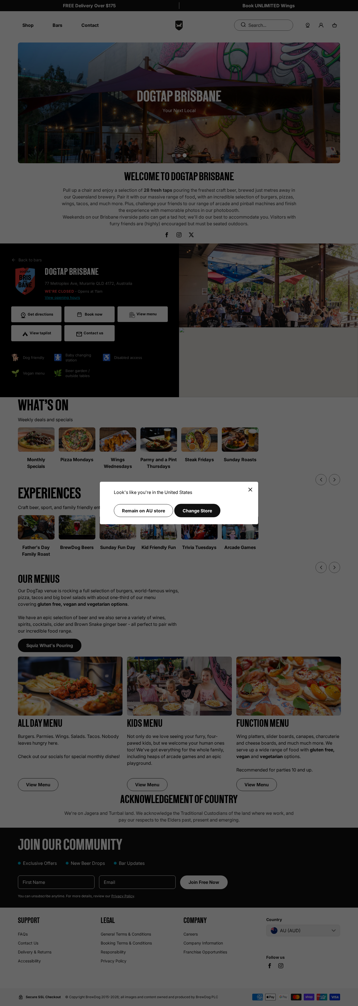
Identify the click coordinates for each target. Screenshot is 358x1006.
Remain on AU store (143, 510)
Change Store (197, 510)
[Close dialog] (250, 490)
